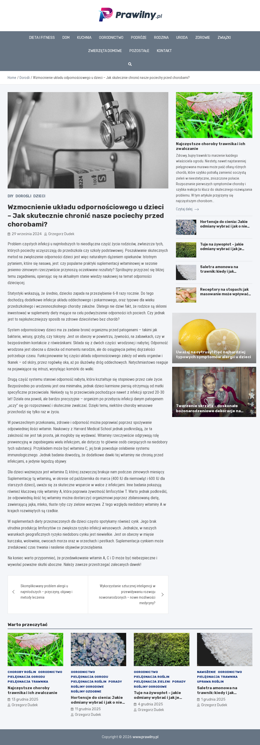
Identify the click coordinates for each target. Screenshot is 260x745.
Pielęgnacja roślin (88, 681)
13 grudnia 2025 (25, 699)
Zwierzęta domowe (105, 51)
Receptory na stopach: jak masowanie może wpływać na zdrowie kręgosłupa (224, 294)
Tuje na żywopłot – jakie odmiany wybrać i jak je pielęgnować (221, 249)
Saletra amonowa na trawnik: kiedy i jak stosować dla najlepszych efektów (223, 274)
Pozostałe (139, 51)
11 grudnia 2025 (88, 709)
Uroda (182, 38)
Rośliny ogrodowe (87, 686)
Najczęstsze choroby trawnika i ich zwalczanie (32, 690)
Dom (66, 38)
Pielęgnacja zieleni (152, 681)
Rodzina (161, 38)
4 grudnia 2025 (150, 704)
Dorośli (23, 196)
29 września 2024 (27, 234)
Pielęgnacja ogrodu (26, 677)
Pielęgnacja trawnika (28, 681)
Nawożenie (206, 672)
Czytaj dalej (184, 209)
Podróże (139, 38)
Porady (115, 681)
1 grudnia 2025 (213, 699)
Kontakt (164, 51)
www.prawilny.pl (145, 737)
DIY (10, 196)
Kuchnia (84, 38)
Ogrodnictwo (111, 38)
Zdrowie (202, 38)
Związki (224, 38)
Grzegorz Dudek (61, 234)
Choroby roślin (22, 672)
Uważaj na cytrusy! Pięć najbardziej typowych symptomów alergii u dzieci (213, 354)
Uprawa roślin (210, 681)
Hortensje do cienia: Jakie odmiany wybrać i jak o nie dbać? (224, 226)
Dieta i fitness (42, 38)
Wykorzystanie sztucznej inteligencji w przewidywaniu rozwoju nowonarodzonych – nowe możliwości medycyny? (127, 594)
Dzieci (39, 196)
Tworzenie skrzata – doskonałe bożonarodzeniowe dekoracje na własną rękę (208, 411)
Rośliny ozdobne (86, 691)
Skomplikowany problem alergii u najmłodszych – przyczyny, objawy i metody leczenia (46, 591)
